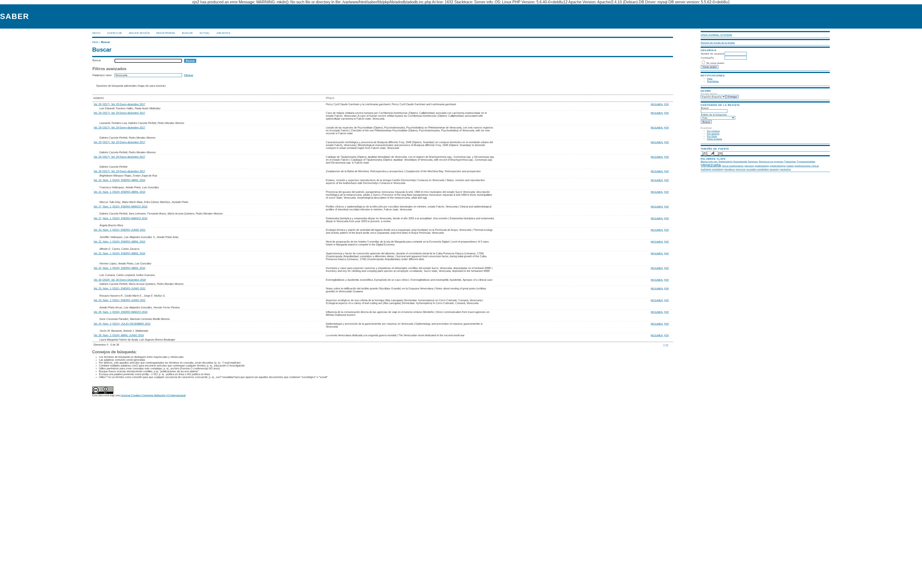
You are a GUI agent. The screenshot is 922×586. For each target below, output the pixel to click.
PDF (666, 104)
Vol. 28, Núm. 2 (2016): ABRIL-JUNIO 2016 (119, 335)
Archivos (223, 33)
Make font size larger (720, 153)
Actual (205, 33)
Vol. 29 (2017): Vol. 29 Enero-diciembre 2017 (119, 104)
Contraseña (707, 57)
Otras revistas (714, 139)
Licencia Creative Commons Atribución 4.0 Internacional (153, 395)
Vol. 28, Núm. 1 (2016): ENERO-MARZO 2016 (120, 312)
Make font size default (712, 153)
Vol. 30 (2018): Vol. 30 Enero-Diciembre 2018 (120, 279)
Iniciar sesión (139, 33)
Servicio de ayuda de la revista (718, 42)
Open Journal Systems (716, 35)
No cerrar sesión (715, 63)
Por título (712, 136)
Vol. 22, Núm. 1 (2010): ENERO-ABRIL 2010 (119, 180)
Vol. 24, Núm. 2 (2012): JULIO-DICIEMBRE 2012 (122, 323)
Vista (709, 78)
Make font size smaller (705, 153)
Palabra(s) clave (102, 75)
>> (666, 344)
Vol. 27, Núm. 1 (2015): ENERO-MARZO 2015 (120, 206)
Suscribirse (713, 81)
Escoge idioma (709, 93)
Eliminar (188, 75)
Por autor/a (713, 133)
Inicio (96, 33)
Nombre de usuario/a (712, 53)
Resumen (657, 104)
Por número (713, 131)
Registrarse (165, 33)
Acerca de (114, 33)
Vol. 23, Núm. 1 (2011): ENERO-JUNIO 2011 (120, 229)
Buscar (187, 33)
